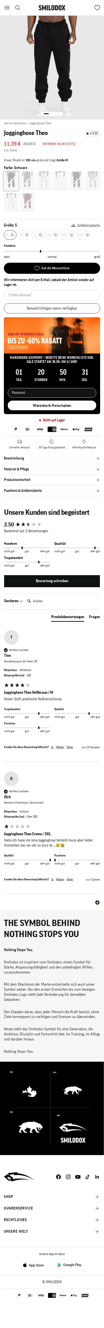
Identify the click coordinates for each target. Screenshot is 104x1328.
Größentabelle (88, 225)
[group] (52, 525)
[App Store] (34, 1264)
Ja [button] (52, 747)
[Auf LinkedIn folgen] (97, 1177)
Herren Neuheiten (15, 123)
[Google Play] (69, 1264)
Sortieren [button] (11, 601)
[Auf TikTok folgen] (87, 1177)
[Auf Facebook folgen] (58, 1177)
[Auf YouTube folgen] (78, 1177)
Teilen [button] (70, 747)
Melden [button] (60, 747)
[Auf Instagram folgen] (68, 1177)
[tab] (67, 618)
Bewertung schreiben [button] (52, 581)
